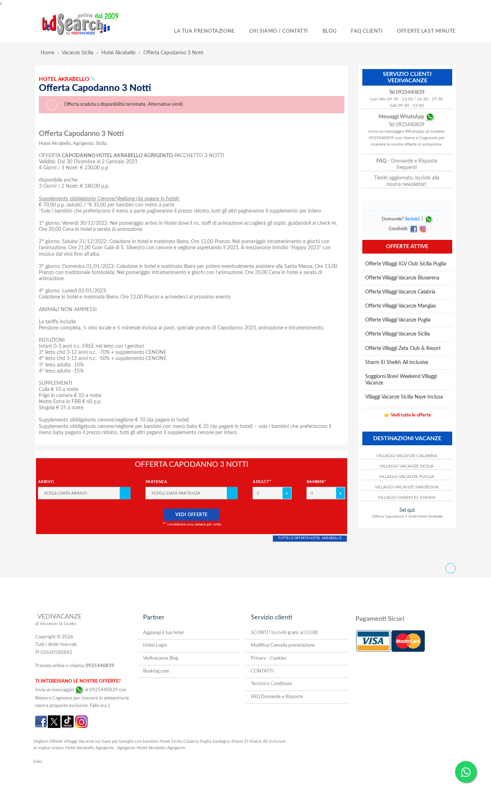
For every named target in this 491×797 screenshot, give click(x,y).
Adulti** (262, 482)
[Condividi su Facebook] (413, 229)
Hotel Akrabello (118, 52)
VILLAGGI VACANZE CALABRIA (406, 456)
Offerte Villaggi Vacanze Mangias (400, 306)
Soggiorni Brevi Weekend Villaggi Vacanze (401, 380)
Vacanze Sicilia (77, 52)
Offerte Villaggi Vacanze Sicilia (397, 334)
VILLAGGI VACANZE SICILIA (406, 466)
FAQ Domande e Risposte (277, 696)
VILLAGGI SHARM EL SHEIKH (406, 497)
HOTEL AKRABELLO (67, 79)
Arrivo (46, 482)
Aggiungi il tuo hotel (163, 632)
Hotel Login (155, 645)
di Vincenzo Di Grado (55, 623)
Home (47, 52)
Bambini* (316, 482)
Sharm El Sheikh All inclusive (396, 362)
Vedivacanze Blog (160, 658)
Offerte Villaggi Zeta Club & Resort (403, 348)
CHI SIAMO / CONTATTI (278, 31)
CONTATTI (262, 671)
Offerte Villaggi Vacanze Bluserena (402, 278)
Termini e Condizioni (271, 684)
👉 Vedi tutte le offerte (407, 415)
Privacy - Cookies (268, 658)
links (37, 761)
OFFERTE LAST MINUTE (426, 31)
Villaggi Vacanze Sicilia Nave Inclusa (404, 397)
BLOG (329, 31)
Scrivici (412, 219)
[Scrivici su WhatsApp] (429, 219)
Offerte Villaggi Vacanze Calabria (400, 292)
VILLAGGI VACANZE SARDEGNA (407, 487)
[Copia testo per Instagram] (422, 229)
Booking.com (156, 671)
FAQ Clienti (366, 31)
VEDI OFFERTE (191, 515)
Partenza (157, 482)
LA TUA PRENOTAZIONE (204, 31)
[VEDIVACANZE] (88, 24)
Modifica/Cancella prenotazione (283, 645)
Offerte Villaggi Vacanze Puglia (398, 320)
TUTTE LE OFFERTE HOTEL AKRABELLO (309, 538)
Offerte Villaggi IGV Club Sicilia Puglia (405, 264)
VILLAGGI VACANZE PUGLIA (406, 476)
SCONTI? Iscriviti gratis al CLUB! (284, 632)
